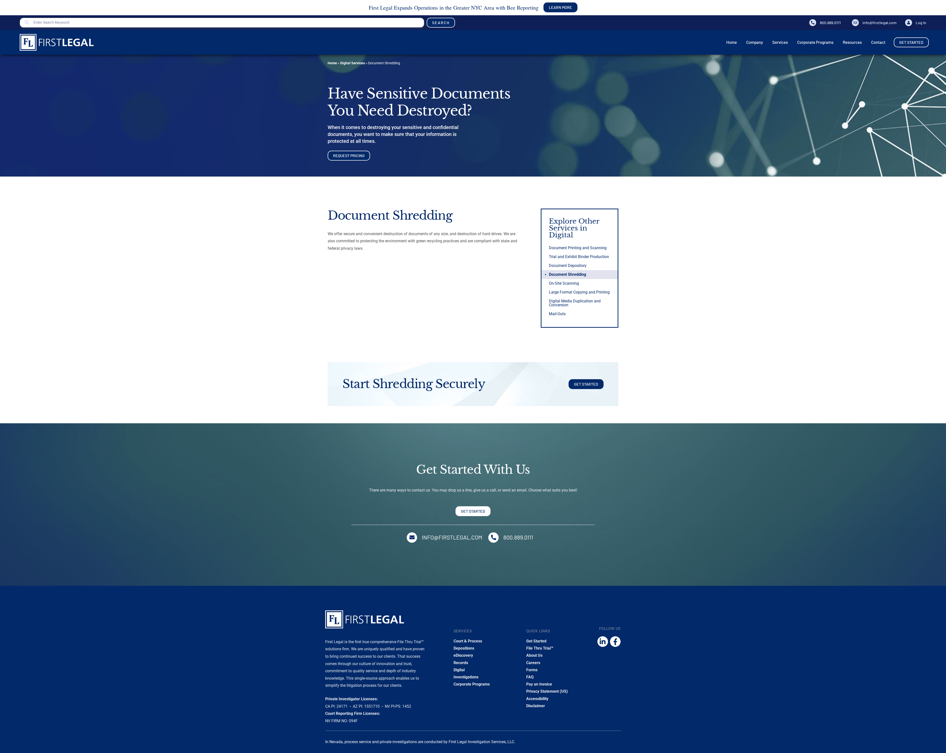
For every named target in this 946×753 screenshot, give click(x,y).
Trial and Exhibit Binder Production (579, 256)
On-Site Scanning (564, 283)
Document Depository (568, 265)
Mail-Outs (557, 313)
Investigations (466, 677)
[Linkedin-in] (602, 641)
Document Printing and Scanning (578, 248)
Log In (921, 22)
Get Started (536, 641)
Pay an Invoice (539, 684)
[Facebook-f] (615, 641)
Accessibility (537, 698)
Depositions (464, 648)
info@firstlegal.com (879, 22)
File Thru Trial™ (539, 648)
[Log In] (908, 22)
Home (332, 63)
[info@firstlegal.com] (855, 22)
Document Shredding (567, 274)
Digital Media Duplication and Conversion (575, 303)
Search (441, 22)
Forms (532, 670)
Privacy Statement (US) (547, 691)
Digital (459, 670)
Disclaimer (535, 706)
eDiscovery (463, 655)
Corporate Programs (472, 684)
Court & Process (468, 641)
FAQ (530, 677)
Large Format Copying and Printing (579, 292)
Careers (533, 662)
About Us (534, 655)
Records (461, 662)
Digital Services (352, 63)
